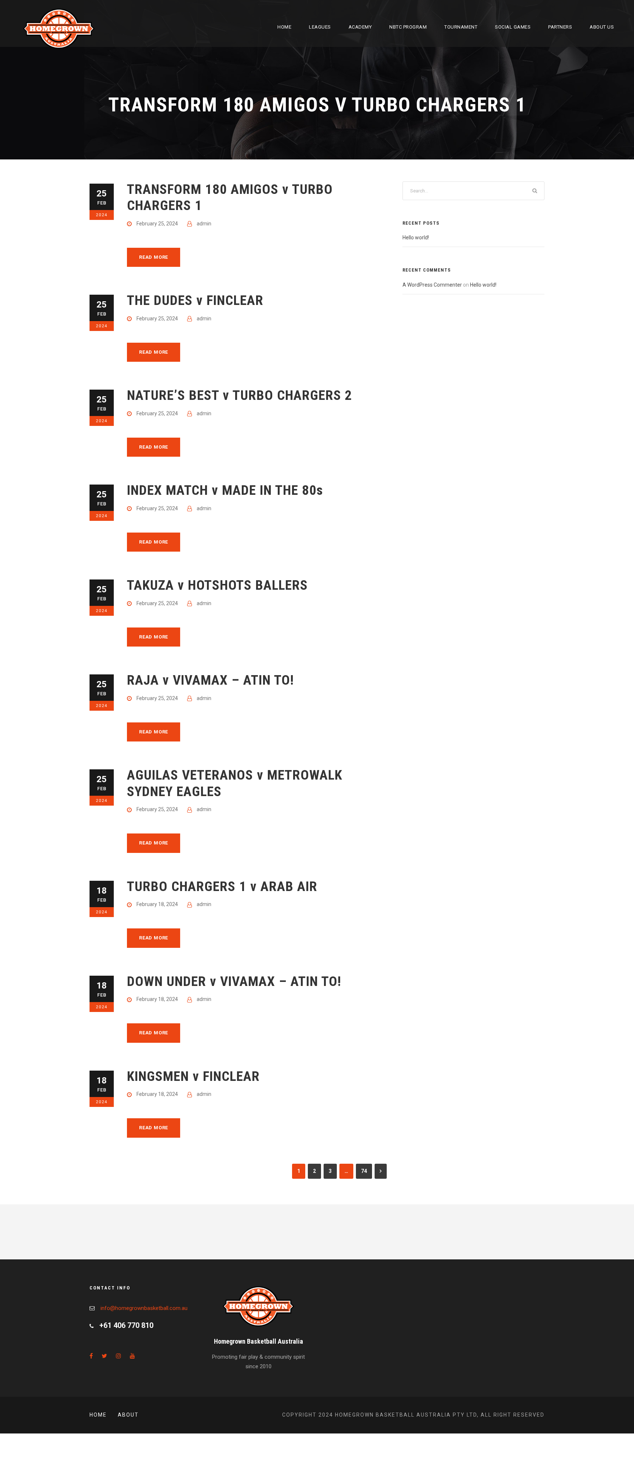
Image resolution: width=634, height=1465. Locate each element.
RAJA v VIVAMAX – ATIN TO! (210, 680)
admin (204, 224)
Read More (153, 257)
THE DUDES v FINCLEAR (195, 300)
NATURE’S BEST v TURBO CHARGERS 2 (239, 395)
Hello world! (415, 237)
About (128, 1415)
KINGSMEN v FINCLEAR (193, 1076)
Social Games (513, 27)
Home (284, 27)
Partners (560, 27)
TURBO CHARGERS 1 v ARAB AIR (222, 886)
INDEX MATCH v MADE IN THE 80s (225, 490)
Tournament (460, 27)
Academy (360, 27)
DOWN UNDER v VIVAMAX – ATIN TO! (234, 981)
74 (364, 1171)
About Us (602, 27)
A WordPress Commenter (432, 285)
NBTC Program (408, 27)
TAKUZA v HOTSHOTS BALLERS (217, 585)
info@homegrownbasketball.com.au (144, 1308)
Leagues (320, 27)
